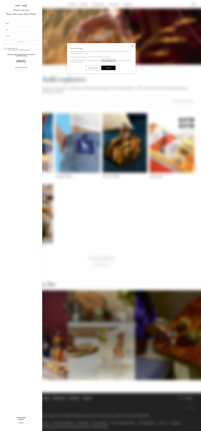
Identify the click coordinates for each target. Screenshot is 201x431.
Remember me (13, 48)
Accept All (108, 67)
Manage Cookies (93, 67)
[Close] (132, 45)
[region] (101, 58)
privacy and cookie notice (108, 60)
